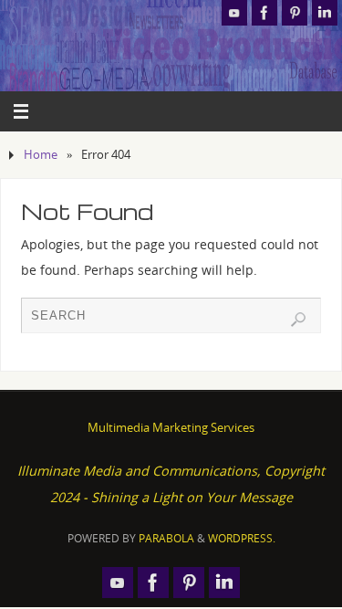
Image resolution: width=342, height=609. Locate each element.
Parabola (166, 538)
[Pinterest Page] (294, 13)
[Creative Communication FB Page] (264, 13)
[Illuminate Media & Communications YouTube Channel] (234, 13)
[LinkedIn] (324, 13)
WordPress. (241, 538)
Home (40, 154)
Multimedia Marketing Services (171, 427)
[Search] (298, 319)
